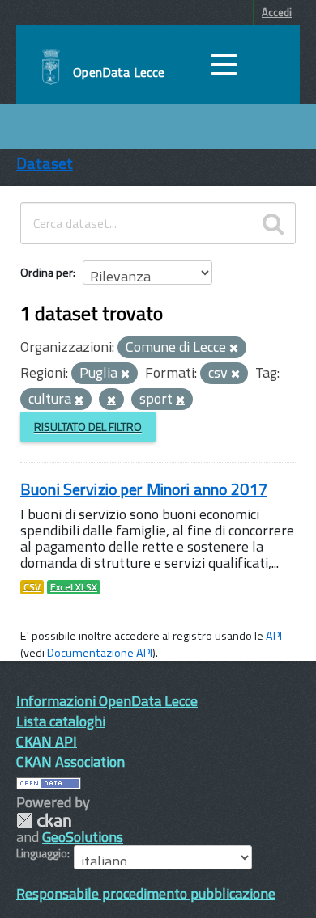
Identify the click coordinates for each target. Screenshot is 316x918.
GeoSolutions (82, 837)
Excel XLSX (73, 587)
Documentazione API (99, 653)
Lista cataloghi (60, 721)
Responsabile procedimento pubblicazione (145, 893)
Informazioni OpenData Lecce (107, 701)
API (274, 636)
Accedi (277, 12)
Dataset (44, 163)
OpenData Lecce (118, 72)
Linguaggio (41, 853)
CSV (32, 587)
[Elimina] (233, 348)
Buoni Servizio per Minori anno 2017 (143, 488)
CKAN (43, 820)
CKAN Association (70, 761)
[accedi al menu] (224, 65)
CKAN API (46, 741)
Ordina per (46, 272)
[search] (273, 223)
